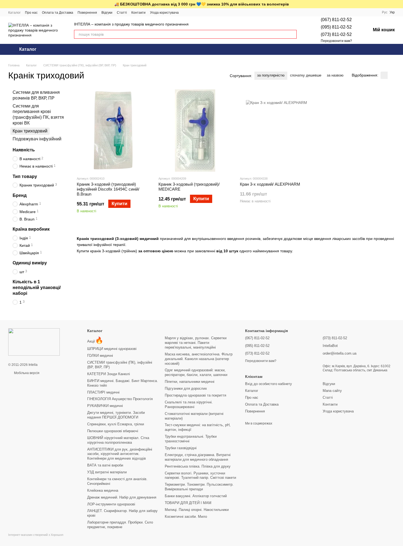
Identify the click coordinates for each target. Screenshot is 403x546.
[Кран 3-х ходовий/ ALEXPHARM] (276, 130)
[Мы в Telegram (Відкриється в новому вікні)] (193, 12)
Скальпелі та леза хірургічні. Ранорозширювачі (189, 404)
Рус (384, 12)
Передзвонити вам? (336, 41)
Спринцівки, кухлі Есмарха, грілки (115, 424)
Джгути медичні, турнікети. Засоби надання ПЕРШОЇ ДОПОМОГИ (116, 415)
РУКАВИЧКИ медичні (105, 406)
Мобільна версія (26, 373)
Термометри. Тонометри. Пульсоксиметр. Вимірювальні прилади (199, 486)
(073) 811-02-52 (336, 34)
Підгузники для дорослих (186, 388)
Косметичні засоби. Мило (186, 516)
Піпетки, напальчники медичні (189, 382)
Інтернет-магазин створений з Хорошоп (35, 534)
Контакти (138, 13)
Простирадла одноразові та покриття (195, 395)
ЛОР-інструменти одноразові (111, 504)
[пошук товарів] (292, 34)
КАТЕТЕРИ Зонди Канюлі (108, 374)
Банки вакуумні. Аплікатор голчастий (196, 496)
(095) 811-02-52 (336, 27)
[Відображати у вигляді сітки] (384, 75)
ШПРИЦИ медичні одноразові (112, 349)
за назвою (335, 75)
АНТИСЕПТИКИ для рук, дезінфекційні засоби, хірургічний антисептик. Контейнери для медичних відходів (119, 454)
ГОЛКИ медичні (100, 355)
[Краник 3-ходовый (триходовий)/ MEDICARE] (195, 130)
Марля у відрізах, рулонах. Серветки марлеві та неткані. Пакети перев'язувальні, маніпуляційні (195, 342)
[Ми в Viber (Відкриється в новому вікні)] (199, 12)
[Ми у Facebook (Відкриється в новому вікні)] (186, 12)
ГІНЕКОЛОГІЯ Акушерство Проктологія (120, 399)
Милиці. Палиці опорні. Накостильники (197, 510)
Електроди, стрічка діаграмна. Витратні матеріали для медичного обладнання (198, 457)
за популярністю (271, 75)
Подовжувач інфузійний (37, 138)
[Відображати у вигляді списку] (391, 75)
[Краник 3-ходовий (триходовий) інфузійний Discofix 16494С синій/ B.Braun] (113, 130)
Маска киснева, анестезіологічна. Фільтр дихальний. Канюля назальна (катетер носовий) (198, 359)
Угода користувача (164, 13)
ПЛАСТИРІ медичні (103, 392)
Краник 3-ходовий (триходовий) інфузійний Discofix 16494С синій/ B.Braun (108, 189)
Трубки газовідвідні (181, 448)
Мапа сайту (332, 391)
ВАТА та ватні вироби (105, 465)
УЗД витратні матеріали (107, 472)
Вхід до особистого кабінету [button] (268, 384)
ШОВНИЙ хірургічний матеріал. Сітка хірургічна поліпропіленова (118, 440)
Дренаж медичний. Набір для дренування (121, 497)
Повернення (87, 13)
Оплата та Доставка (57, 13)
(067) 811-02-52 (336, 19)
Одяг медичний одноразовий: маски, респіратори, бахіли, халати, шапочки (196, 372)
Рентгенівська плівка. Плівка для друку (198, 466)
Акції (95, 341)
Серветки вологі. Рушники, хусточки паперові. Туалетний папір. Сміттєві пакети (200, 475)
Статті (122, 13)
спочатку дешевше (305, 75)
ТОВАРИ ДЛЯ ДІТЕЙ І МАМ (188, 503)
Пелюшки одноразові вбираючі (112, 431)
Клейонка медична (102, 490)
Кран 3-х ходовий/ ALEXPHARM (270, 184)
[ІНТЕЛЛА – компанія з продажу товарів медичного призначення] (34, 342)
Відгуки (106, 13)
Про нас (31, 13)
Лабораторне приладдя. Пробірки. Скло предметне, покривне (120, 524)
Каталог (14, 13)
